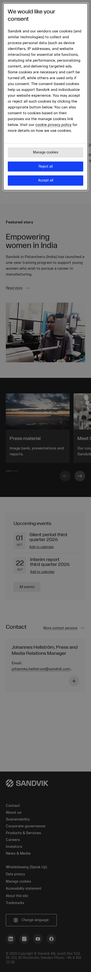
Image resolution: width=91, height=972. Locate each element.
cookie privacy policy (53, 124)
